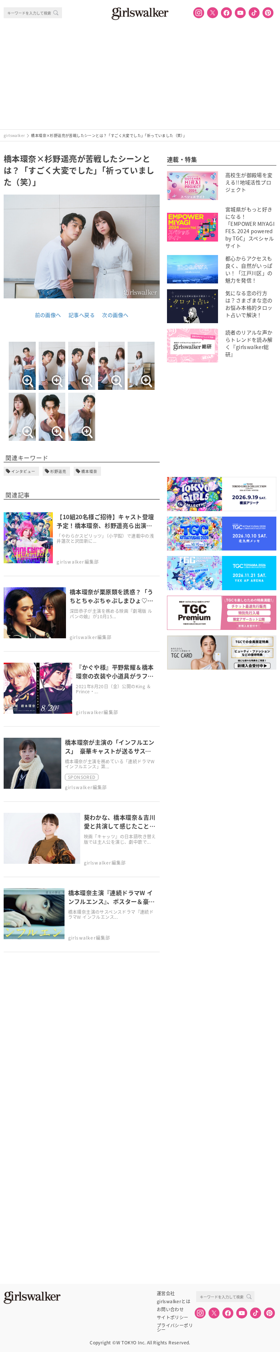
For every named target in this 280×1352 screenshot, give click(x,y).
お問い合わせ (170, 1309)
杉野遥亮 (58, 471)
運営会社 (166, 1293)
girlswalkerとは (173, 1301)
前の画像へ (48, 314)
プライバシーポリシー (175, 1325)
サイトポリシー (172, 1317)
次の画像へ (115, 314)
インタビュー (23, 471)
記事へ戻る (82, 314)
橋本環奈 (89, 471)
